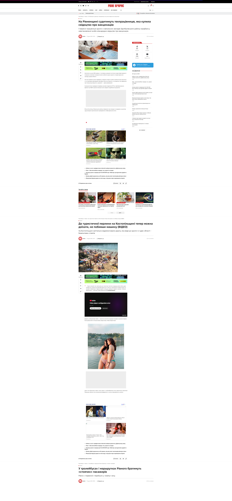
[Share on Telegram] (80, 75)
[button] (148, 5)
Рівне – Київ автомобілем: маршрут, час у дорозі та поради (99, 170)
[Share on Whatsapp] (80, 72)
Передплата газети (145, 1)
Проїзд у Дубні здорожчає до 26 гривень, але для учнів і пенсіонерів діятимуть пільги (106, 176)
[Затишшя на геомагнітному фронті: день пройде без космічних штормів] (144, 197)
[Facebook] (137, 48)
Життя (80, 202)
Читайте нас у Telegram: (142, 64)
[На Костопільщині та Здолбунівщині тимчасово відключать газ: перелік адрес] (106, 197)
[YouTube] (83, 6)
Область (104, 202)
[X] (81, 6)
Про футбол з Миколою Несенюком (147, 13)
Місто (84, 202)
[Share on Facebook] (80, 66)
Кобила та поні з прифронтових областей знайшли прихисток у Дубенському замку (105, 168)
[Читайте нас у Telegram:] (134, 65)
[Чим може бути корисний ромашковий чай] (125, 197)
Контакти (153, 1)
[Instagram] (137, 56)
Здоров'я (119, 202)
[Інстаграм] (86, 6)
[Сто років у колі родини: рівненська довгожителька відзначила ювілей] (87, 197)
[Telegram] (88, 6)
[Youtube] (147, 56)
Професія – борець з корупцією (92, 13)
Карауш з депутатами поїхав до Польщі (140, 108)
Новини (81, 18)
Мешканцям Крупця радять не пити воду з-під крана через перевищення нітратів (105, 178)
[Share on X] (80, 69)
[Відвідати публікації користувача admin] (80, 36)
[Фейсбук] (78, 6)
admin (84, 36)
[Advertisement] (106, 98)
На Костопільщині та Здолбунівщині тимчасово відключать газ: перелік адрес (106, 206)
